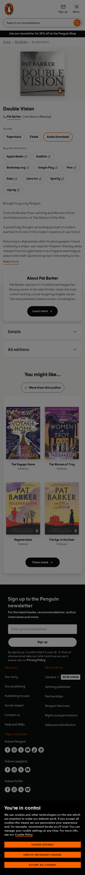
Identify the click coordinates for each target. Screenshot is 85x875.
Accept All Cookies (42, 864)
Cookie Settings (42, 844)
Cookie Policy (24, 834)
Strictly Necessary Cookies (43, 854)
